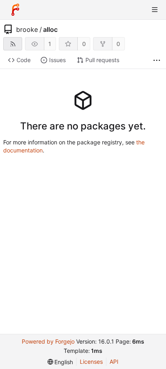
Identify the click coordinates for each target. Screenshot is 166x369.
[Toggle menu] (154, 9)
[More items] (157, 60)
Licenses (91, 361)
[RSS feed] (12, 43)
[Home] (15, 9)
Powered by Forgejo (48, 341)
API (114, 361)
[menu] (60, 362)
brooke (27, 29)
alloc (50, 29)
